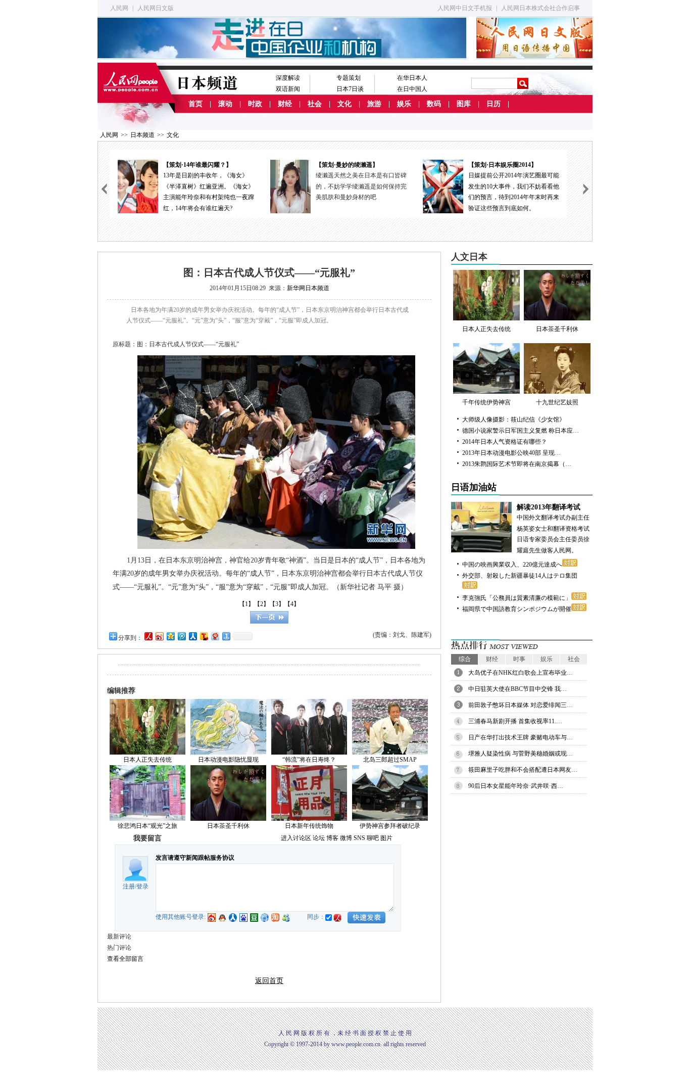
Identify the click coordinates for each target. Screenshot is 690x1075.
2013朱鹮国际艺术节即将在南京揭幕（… (516, 464)
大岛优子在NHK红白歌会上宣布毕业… (520, 672)
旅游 (374, 104)
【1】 (246, 603)
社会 (315, 104)
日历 (493, 104)
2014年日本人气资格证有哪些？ (504, 441)
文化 (344, 104)
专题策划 (348, 77)
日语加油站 (474, 487)
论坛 (319, 838)
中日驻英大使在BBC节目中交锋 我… (517, 688)
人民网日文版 (155, 8)
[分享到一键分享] (225, 636)
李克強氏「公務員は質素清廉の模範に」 (516, 597)
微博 (346, 838)
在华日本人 (412, 77)
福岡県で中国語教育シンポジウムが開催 (516, 609)
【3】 (276, 603)
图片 (386, 838)
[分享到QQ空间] (170, 636)
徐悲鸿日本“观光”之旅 (147, 825)
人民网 (119, 8)
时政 (255, 104)
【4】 (292, 603)
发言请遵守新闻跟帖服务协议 (195, 857)
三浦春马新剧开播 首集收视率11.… (515, 721)
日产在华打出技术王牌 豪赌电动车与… (520, 737)
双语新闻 (288, 88)
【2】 (261, 603)
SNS (359, 838)
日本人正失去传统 (147, 759)
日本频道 (142, 134)
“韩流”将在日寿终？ (309, 759)
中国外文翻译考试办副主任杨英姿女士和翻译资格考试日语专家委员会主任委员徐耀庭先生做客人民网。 (553, 528)
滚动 (225, 104)
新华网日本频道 (308, 288)
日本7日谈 (350, 88)
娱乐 (404, 104)
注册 (129, 886)
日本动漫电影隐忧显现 (228, 759)
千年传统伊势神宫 (486, 402)
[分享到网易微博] (214, 636)
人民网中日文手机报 (464, 8)
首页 (195, 104)
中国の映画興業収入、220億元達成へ (512, 564)
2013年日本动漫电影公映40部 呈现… (511, 452)
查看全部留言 (125, 958)
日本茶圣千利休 (228, 825)
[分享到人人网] (192, 636)
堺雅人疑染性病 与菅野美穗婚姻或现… (520, 753)
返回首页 (269, 981)
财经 (285, 104)
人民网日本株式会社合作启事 (540, 8)
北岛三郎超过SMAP (390, 759)
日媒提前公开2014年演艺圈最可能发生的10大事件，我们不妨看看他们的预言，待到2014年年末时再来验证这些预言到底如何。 (513, 186)
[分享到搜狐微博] (203, 636)
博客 (332, 838)
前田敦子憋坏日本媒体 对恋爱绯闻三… (520, 705)
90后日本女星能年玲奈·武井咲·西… (515, 785)
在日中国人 (412, 88)
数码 (434, 104)
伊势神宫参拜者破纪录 (390, 825)
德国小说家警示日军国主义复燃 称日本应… (520, 430)
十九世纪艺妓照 (557, 402)
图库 (464, 104)
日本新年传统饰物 (309, 825)
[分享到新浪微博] (159, 636)
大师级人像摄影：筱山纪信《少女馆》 (513, 419)
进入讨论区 (296, 838)
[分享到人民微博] (148, 636)
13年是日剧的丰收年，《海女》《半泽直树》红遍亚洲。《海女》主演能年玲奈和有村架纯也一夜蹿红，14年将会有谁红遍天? (208, 186)
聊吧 (373, 838)
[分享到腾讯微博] (181, 636)
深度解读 (288, 77)
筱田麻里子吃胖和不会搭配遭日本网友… (522, 769)
